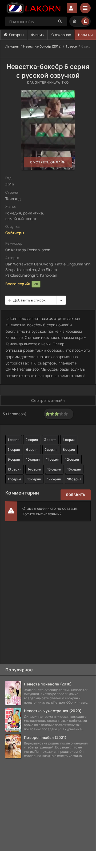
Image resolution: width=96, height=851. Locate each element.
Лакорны (16, 34)
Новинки (85, 34)
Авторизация (72, 8)
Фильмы (38, 34)
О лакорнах (61, 34)
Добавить (75, 494)
